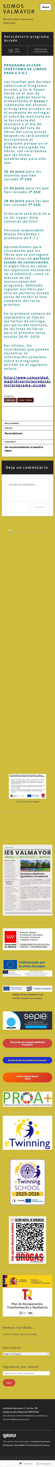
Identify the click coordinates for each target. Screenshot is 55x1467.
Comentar (38, 507)
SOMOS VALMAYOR (19, 9)
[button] (27, 939)
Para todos (25, 400)
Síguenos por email (21, 1367)
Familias (10, 400)
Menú (45, 7)
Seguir (9, 1382)
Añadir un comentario (40, 50)
